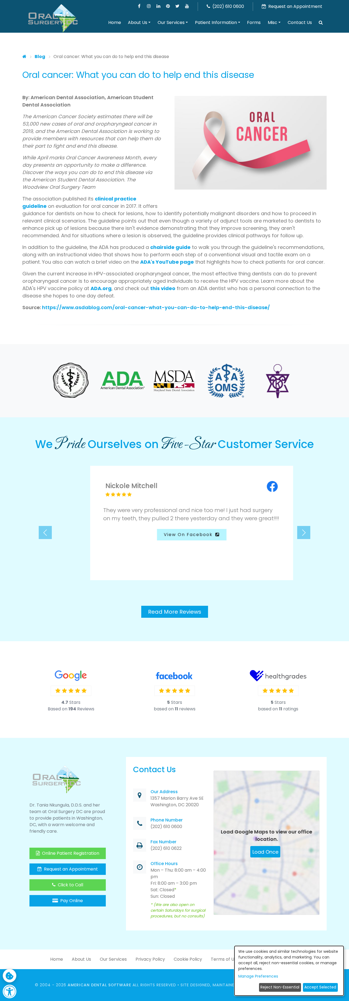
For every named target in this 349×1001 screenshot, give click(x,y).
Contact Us (300, 22)
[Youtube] (187, 6)
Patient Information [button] (216, 22)
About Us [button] (137, 22)
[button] (321, 22)
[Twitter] (177, 6)
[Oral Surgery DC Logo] (53, 18)
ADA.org (101, 288)
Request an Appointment (70, 863)
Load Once (265, 845)
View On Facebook (172, 534)
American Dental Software (100, 979)
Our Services (113, 953)
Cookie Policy (188, 953)
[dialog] (289, 971)
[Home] (24, 56)
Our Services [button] (171, 22)
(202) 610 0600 (227, 6)
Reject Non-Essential (279, 987)
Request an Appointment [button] (294, 6)
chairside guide (170, 247)
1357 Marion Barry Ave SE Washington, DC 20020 (177, 795)
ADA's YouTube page (167, 261)
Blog (40, 56)
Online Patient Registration (70, 847)
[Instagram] (149, 6)
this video (162, 288)
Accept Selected (320, 987)
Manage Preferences (258, 976)
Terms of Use (225, 953)
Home (114, 22)
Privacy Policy (150, 953)
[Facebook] (139, 6)
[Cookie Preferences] (9, 975)
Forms (254, 22)
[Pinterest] (168, 6)
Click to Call (70, 879)
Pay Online (71, 895)
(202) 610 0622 (166, 842)
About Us (81, 953)
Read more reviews (174, 606)
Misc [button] (272, 22)
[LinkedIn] (158, 6)
